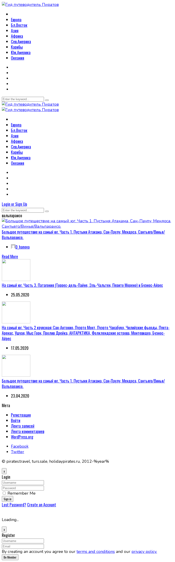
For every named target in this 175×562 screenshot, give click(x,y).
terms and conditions (96, 551)
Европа (16, 20)
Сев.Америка (21, 41)
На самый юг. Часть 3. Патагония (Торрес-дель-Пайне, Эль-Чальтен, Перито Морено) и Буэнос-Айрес (82, 285)
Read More (10, 256)
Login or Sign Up (14, 204)
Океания (17, 58)
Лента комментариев (27, 431)
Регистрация (21, 415)
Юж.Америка (21, 52)
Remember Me (22, 493)
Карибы (17, 47)
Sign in (7, 499)
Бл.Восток (19, 25)
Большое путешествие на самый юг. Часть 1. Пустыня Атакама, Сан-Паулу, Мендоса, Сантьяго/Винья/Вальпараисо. (83, 234)
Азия (14, 30)
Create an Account (41, 505)
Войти (15, 420)
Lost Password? (14, 505)
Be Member (10, 557)
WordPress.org (22, 437)
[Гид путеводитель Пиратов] (30, 4)
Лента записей (22, 426)
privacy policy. (144, 551)
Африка (17, 36)
